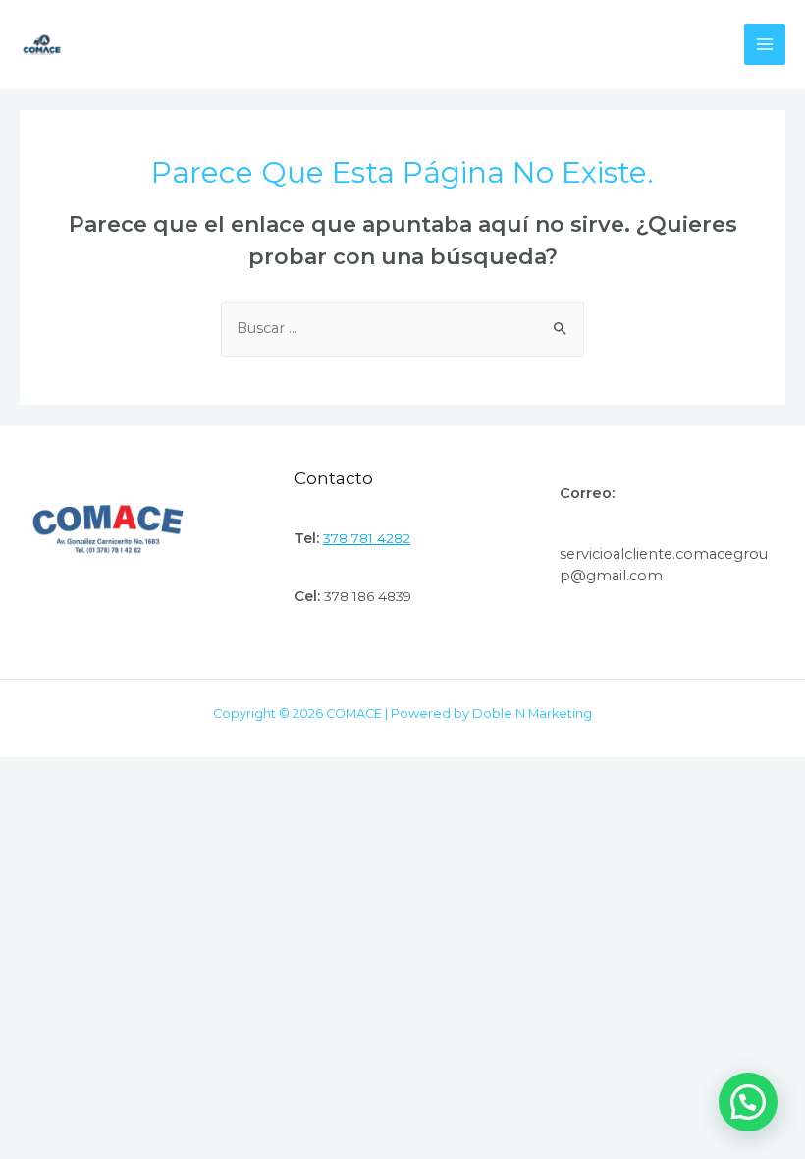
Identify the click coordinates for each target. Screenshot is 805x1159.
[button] (748, 1102)
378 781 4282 (366, 538)
